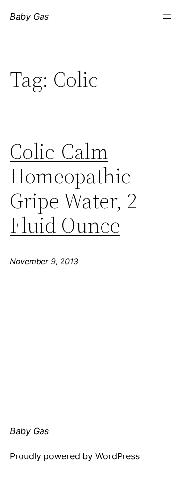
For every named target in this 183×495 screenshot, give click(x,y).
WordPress (117, 456)
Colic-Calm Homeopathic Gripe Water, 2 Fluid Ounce (73, 188)
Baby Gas (29, 16)
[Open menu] (167, 16)
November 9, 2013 (44, 261)
